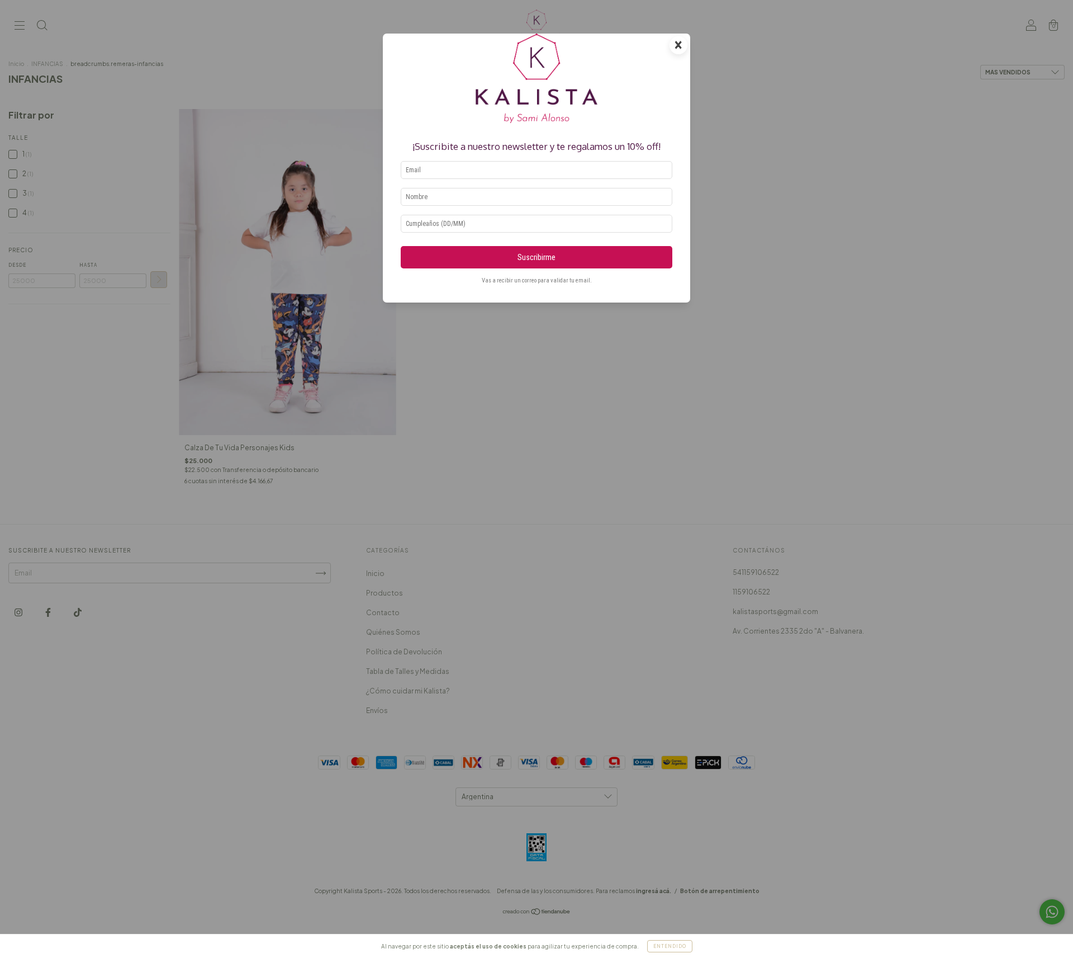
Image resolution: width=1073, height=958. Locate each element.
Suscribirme (536, 257)
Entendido (669, 946)
